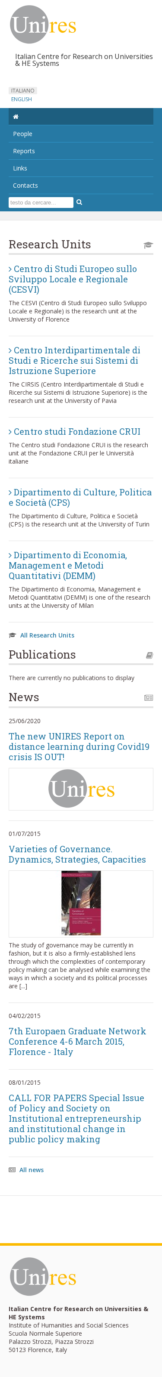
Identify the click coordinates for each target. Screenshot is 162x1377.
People (22, 134)
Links (20, 168)
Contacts (25, 185)
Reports (24, 151)
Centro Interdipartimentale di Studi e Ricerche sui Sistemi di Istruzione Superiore (74, 360)
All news (31, 1170)
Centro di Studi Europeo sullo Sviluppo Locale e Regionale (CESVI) (73, 279)
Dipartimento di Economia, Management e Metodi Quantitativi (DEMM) (68, 565)
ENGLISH (21, 99)
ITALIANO (23, 90)
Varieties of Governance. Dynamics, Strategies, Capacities (77, 854)
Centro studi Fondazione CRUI (76, 431)
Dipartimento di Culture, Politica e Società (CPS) (80, 497)
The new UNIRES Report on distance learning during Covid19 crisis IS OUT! (79, 746)
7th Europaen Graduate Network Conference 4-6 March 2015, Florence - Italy (77, 1041)
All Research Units (47, 635)
